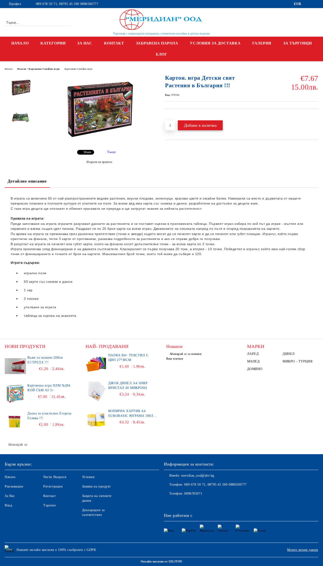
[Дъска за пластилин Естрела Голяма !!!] (15, 421)
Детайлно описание (27, 181)
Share (87, 152)
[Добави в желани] (174, 117)
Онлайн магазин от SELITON (161, 561)
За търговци (297, 43)
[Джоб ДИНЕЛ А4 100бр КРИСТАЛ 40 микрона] (96, 391)
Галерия (261, 43)
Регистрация (52, 486)
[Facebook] (308, 4)
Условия (88, 477)
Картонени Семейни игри (78, 69)
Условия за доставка (215, 43)
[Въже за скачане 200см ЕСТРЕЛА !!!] (15, 366)
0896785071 (193, 493)
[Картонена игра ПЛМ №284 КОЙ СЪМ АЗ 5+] (15, 394)
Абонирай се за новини (185, 354)
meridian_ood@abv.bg (197, 475)
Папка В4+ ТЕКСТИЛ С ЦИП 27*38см (128, 357)
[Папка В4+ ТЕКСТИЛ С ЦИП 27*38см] (96, 363)
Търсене (49, 505)
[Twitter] (315, 4)
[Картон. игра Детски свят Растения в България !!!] (99, 142)
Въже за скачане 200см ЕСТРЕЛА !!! (45, 360)
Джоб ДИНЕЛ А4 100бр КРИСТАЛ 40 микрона (128, 385)
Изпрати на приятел (99, 162)
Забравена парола (157, 43)
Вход (8, 505)
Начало (20, 43)
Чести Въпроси (54, 477)
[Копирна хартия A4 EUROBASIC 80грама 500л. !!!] (96, 419)
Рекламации (14, 486)
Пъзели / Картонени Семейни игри (38, 69)
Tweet (111, 152)
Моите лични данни (302, 550)
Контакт (114, 43)
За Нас (84, 43)
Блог (161, 54)
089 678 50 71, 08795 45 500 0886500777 (66, 4)
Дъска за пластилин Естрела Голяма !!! (49, 416)
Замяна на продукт (96, 486)
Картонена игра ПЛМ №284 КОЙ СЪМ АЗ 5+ (48, 388)
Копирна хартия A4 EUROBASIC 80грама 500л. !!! (131, 413)
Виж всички (174, 358)
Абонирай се (17, 444)
